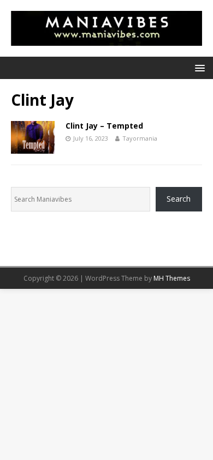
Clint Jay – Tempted (104, 125)
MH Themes (171, 278)
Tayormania (139, 138)
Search (179, 198)
